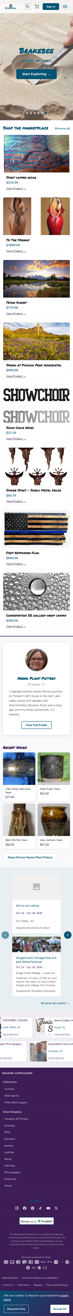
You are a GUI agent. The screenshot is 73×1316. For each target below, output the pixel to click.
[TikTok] (40, 1208)
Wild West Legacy (15, 1102)
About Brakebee (10, 1278)
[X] (56, 1208)
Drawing (9, 1125)
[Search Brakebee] (27, 6)
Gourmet (9, 1139)
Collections (10, 1082)
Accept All (59, 1308)
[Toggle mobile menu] (65, 6)
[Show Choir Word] (36, 404)
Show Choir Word (20, 427)
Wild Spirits (11, 1096)
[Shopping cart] (36, 6)
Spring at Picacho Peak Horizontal (34, 365)
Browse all (62, 128)
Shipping (38, 1285)
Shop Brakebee (12, 1112)
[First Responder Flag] (36, 529)
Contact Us (7, 1285)
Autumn (9, 1089)
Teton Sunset (16, 302)
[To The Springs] (36, 216)
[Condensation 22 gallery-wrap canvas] (36, 591)
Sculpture (10, 1179)
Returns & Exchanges (57, 1285)
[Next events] (68, 935)
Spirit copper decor (21, 177)
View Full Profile (36, 725)
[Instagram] (17, 1208)
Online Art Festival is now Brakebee (39, 1278)
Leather (9, 1152)
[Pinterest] (33, 1208)
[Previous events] (5, 935)
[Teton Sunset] (36, 279)
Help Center (23, 1285)
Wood (8, 1185)
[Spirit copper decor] (36, 153)
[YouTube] (48, 1208)
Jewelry (8, 1145)
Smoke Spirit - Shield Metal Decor (33, 490)
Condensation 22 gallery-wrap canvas (36, 615)
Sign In (50, 6)
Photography (12, 1172)
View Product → (16, 188)
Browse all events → (55, 1003)
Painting (9, 1165)
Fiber (7, 1132)
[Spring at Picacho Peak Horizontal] (36, 341)
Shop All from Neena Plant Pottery (30, 857)
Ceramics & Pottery (16, 1119)
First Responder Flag (22, 552)
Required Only (16, 1308)
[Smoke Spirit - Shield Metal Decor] (36, 466)
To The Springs (17, 240)
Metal (8, 1159)
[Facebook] (25, 1208)
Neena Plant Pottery (36, 678)
